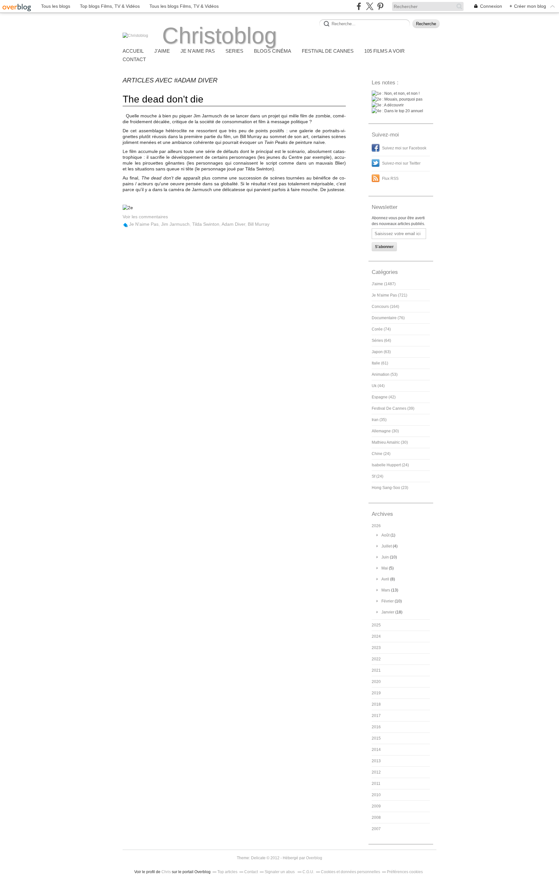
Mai (384, 568)
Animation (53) (385, 374)
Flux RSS (390, 178)
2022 (376, 659)
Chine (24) (381, 453)
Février (387, 601)
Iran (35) (379, 419)
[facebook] (359, 6)
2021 (376, 670)
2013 (376, 761)
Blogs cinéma (272, 51)
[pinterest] (380, 6)
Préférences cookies (405, 872)
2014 (376, 749)
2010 (376, 795)
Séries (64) (381, 340)
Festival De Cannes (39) (393, 408)
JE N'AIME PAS (198, 51)
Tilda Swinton (205, 224)
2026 (376, 526)
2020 (376, 681)
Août (385, 535)
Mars (385, 590)
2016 (376, 727)
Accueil (133, 51)
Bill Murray (258, 224)
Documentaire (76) (388, 318)
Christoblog (219, 35)
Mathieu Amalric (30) (390, 442)
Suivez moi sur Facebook (404, 148)
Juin (385, 557)
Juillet (386, 546)
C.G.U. (308, 872)
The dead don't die (163, 99)
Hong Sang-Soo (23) (390, 487)
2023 (376, 647)
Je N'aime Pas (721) (389, 295)
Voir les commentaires (145, 216)
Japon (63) (381, 352)
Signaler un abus (280, 872)
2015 (376, 738)
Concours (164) (385, 306)
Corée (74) (381, 329)
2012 (376, 772)
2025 (376, 625)
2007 (376, 829)
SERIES (234, 51)
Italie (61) (380, 363)
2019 (376, 693)
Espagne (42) (384, 397)
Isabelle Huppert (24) (390, 465)
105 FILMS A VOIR (384, 51)
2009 (376, 806)
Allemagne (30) (385, 431)
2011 (376, 783)
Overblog (314, 858)
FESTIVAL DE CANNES (328, 51)
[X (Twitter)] (370, 6)
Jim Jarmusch (175, 224)
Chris (166, 872)
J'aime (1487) (384, 284)
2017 (376, 715)
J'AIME (162, 51)
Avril (385, 579)
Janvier (387, 612)
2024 (376, 636)
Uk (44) (378, 386)
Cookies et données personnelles (350, 872)
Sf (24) (377, 476)
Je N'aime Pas (144, 224)
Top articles (227, 872)
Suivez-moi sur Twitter (401, 163)
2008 (376, 817)
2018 (376, 704)
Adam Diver (233, 224)
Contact (134, 59)
